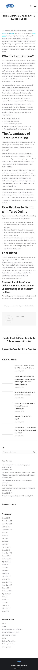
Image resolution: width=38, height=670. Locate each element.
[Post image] (7, 368)
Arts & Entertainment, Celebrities (12, 629)
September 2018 (7, 559)
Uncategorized (14, 306)
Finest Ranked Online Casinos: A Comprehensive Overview (25, 393)
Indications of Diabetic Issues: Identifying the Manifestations (24, 366)
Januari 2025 (6, 518)
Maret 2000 (5, 611)
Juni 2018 (5, 564)
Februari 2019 (6, 547)
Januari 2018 (6, 579)
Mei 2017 (5, 602)
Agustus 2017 (6, 594)
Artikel (4, 626)
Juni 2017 (5, 599)
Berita (4, 638)
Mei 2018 (5, 567)
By (21, 306)
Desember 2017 (7, 582)
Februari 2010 (6, 608)
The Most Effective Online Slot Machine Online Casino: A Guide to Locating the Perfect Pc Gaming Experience (25, 380)
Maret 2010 (5, 605)
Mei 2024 (5, 538)
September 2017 (7, 591)
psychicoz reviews (8, 33)
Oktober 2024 (6, 527)
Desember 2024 (7, 521)
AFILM (4, 623)
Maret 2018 (5, 573)
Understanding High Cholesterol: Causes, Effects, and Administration (25, 405)
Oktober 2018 (6, 556)
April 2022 (5, 544)
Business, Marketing (8, 644)
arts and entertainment (9, 635)
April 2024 (5, 541)
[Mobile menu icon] (35, 6)
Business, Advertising (8, 641)
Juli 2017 (5, 597)
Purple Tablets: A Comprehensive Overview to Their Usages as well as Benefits (25, 430)
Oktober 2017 (6, 588)
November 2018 (7, 553)
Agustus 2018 (6, 562)
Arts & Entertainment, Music (10, 632)
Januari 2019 (6, 550)
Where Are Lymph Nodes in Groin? (23, 418)
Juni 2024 (5, 535)
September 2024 (7, 529)
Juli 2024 (5, 532)
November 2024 (7, 524)
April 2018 (5, 570)
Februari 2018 (6, 576)
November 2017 (7, 585)
